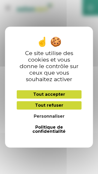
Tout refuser (49, 105)
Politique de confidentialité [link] (49, 129)
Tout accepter (49, 94)
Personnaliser (49, 116)
